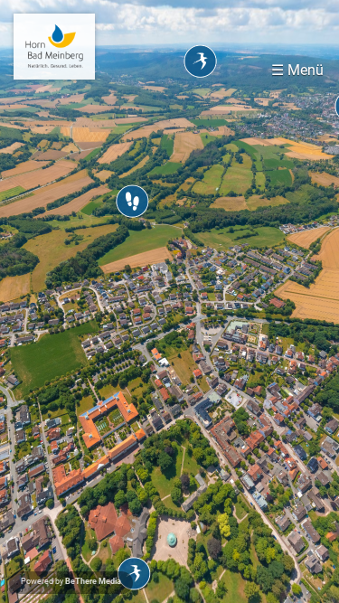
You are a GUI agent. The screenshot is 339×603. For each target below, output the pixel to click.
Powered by (71, 581)
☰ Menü (297, 70)
